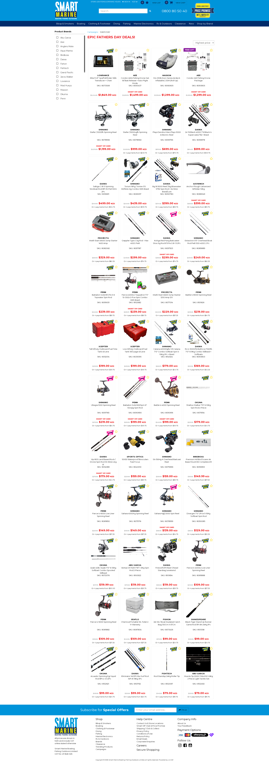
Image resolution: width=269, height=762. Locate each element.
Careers (142, 745)
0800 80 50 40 (174, 11)
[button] (126, 2)
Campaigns (92, 32)
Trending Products (104, 747)
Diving (98, 731)
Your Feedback (185, 726)
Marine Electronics (104, 736)
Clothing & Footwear (105, 728)
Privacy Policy (143, 731)
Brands (99, 741)
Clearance (180, 23)
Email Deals (142, 739)
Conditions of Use (145, 734)
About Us (182, 723)
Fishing (99, 734)
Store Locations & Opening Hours (105, 2)
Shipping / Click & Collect (148, 728)
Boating (99, 726)
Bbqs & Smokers (65, 23)
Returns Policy (143, 736)
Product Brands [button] (63, 31)
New (191, 23)
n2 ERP (170, 760)
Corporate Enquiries (146, 741)
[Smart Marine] (66, 10)
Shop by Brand (205, 23)
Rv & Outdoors (102, 739)
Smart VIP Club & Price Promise (151, 726)
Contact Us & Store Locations (150, 723)
